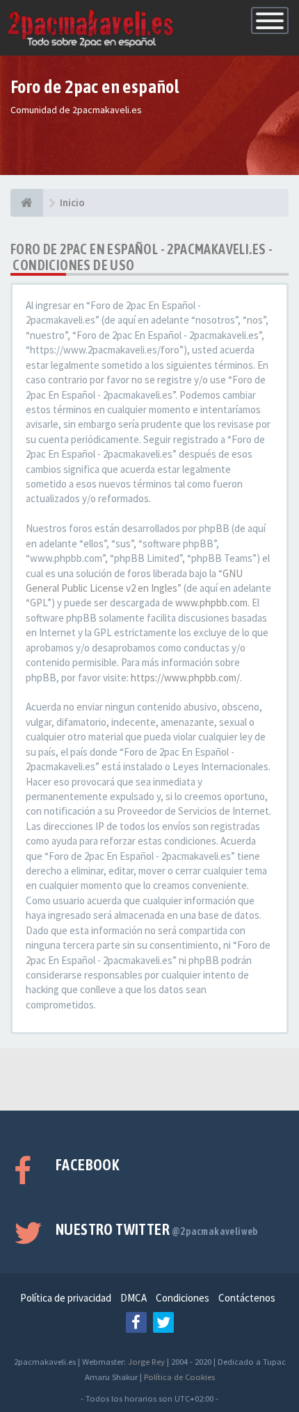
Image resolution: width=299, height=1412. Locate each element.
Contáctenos (246, 1297)
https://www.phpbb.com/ (185, 677)
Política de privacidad (65, 1297)
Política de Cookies (179, 1376)
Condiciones (182, 1297)
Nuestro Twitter (157, 1229)
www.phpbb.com (211, 602)
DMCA (133, 1297)
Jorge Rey (146, 1361)
